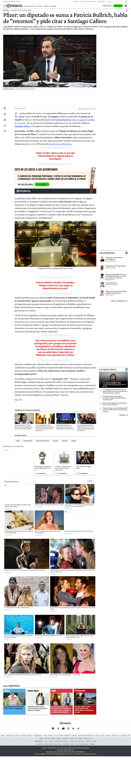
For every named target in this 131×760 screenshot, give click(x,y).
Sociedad (53, 6)
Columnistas (107, 253)
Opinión (46, 6)
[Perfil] (15, 686)
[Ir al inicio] (15, 6)
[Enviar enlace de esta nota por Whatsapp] (5, 120)
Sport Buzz (81, 741)
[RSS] (73, 729)
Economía (23, 735)
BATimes (80, 738)
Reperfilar (67, 735)
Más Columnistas (118, 301)
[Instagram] (68, 728)
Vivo (118, 735)
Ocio (55, 735)
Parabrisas (66, 738)
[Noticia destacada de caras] (61, 691)
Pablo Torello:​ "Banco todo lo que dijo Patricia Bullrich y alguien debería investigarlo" (55, 156)
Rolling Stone (73, 741)
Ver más (122, 415)
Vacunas (55, 441)
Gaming (114, 735)
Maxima (94, 741)
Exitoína (93, 1)
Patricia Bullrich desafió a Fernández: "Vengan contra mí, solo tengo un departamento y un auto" (55, 285)
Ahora (3, 735)
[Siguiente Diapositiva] (95, 465)
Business (76, 1)
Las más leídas (107, 369)
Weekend (52, 738)
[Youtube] (63, 729)
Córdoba (60, 735)
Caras (88, 1)
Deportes (50, 735)
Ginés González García (42, 441)
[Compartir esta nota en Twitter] (5, 114)
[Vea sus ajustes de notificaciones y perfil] (126, 6)
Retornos (64, 441)
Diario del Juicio (125, 735)
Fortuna (58, 738)
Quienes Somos (48, 744)
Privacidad (66, 744)
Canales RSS (39, 744)
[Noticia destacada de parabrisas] (85, 691)
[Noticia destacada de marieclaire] (38, 691)
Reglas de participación (82, 744)
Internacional (38, 735)
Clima (44, 735)
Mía (76, 738)
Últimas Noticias (29, 6)
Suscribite (118, 6)
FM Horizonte (88, 738)
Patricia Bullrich (28, 441)
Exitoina (108, 735)
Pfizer (17, 441)
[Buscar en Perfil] (126, 2)
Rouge (72, 738)
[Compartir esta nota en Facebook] (5, 108)
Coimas (73, 441)
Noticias (82, 1)
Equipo (72, 744)
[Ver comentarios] (126, 11)
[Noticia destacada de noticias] (14, 691)
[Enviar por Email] (5, 125)
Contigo (51, 741)
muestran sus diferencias (60, 143)
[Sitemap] (78, 729)
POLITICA (6, 10)
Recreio (88, 741)
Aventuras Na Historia (61, 741)
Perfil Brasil (101, 1)
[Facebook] (53, 728)
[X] (58, 728)
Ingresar (109, 6)
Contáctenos (58, 744)
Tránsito (92, 744)
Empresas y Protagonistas (86, 735)
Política (39, 6)
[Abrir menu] (4, 6)
